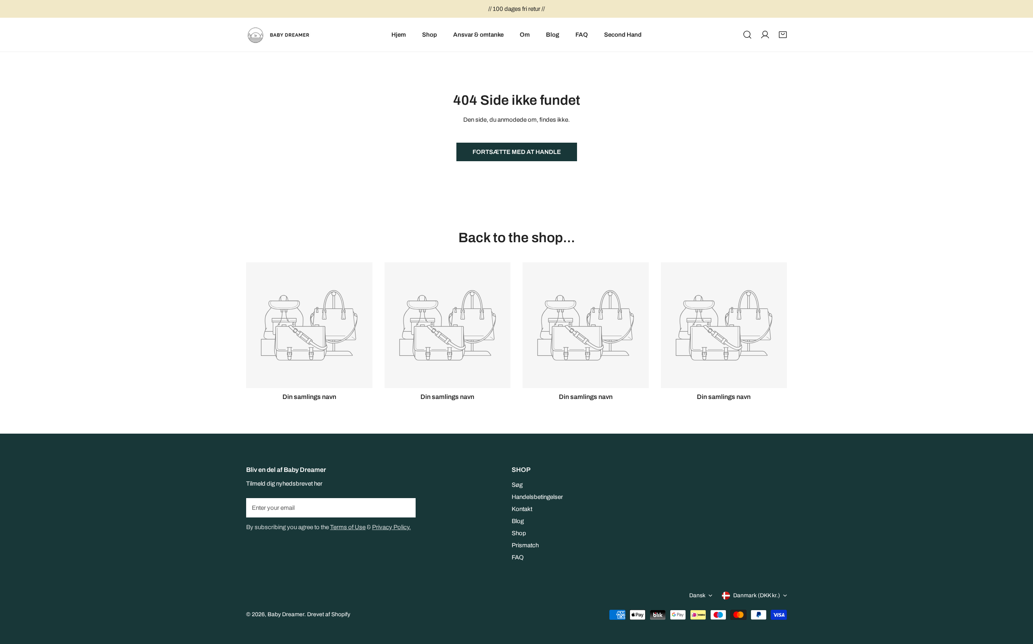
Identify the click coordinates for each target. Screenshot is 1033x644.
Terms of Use (348, 527)
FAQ (518, 557)
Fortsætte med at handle (517, 152)
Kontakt (522, 509)
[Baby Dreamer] (281, 34)
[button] (783, 35)
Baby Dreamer (286, 614)
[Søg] (747, 35)
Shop (519, 533)
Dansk (697, 595)
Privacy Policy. (391, 527)
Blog (518, 521)
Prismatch (525, 545)
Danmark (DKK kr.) (756, 595)
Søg (517, 485)
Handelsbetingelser (537, 497)
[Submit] (405, 507)
